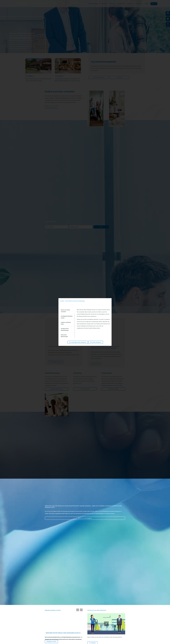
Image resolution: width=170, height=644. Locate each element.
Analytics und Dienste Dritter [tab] (66, 323)
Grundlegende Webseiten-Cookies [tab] (67, 316)
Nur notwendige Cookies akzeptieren (77, 342)
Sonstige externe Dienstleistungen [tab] (65, 329)
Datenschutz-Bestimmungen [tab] (64, 335)
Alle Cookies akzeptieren (95, 342)
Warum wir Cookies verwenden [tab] (65, 310)
